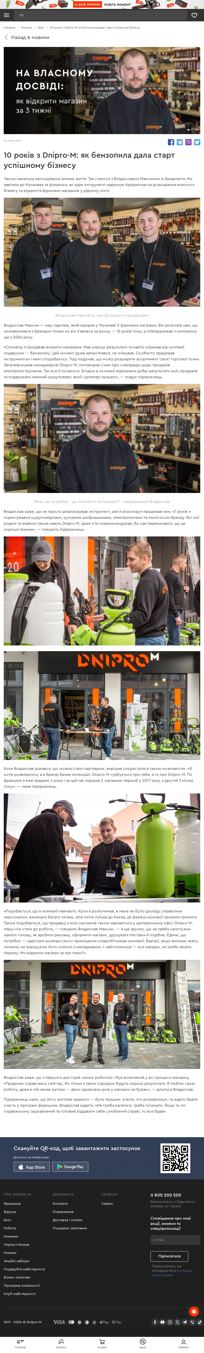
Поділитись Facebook (171, 142)
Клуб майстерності (20, 1294)
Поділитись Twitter (197, 142)
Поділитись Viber (188, 142)
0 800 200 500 (166, 1195)
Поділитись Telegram (180, 142)
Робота (10, 1228)
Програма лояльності (22, 1285)
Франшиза (12, 1203)
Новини (10, 1253)
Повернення (63, 1212)
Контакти (60, 1203)
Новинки (11, 1236)
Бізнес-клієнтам (17, 1277)
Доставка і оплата (67, 1220)
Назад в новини (30, 37)
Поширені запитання (70, 1228)
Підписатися (169, 1256)
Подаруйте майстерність (24, 1269)
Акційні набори (16, 1261)
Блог (7, 1220)
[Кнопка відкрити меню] (6, 15)
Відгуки (10, 1212)
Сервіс (107, 1203)
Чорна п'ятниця (16, 1244)
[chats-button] (194, 1311)
